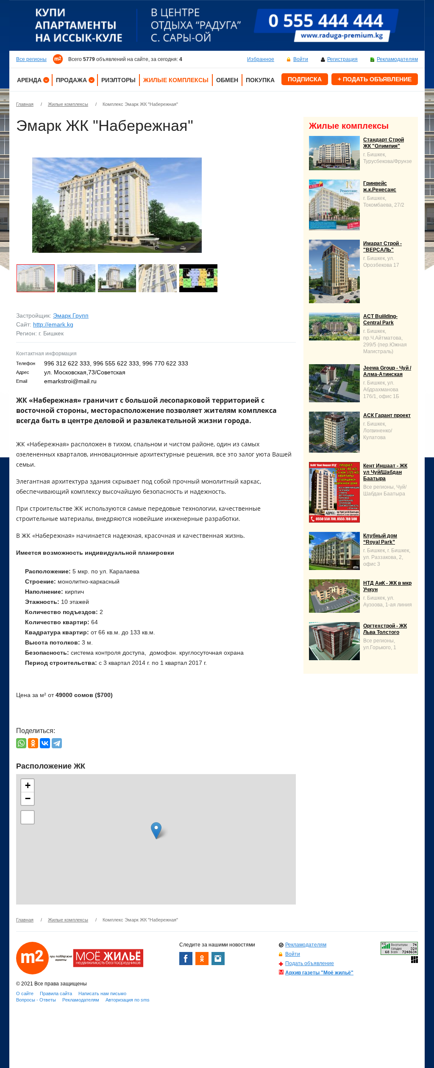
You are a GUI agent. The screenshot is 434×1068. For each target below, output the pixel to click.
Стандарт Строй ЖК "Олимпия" (383, 143)
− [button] (28, 798)
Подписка (305, 79)
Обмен (227, 80)
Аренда (29, 80)
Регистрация (342, 59)
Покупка (260, 80)
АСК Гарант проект (387, 415)
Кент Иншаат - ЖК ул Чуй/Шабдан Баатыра (385, 472)
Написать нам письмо (102, 993)
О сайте (24, 993)
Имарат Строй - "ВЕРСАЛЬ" (382, 247)
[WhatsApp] (21, 743)
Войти (300, 59)
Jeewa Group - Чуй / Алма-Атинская (387, 371)
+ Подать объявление (375, 79)
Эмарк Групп (71, 315)
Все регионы (31, 59)
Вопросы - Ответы (36, 999)
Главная (24, 104)
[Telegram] (57, 743)
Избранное (260, 59)
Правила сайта (56, 993)
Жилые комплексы (176, 80)
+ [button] (28, 785)
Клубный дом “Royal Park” (380, 539)
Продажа (71, 80)
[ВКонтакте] (45, 743)
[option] (217, 25)
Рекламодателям (397, 59)
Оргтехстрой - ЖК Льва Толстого (385, 629)
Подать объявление (309, 963)
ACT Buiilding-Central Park (380, 319)
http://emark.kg (53, 324)
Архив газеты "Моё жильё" (319, 973)
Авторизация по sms (128, 999)
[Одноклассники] (33, 743)
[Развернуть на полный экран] (27, 817)
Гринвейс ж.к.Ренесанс (379, 186)
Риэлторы (118, 80)
